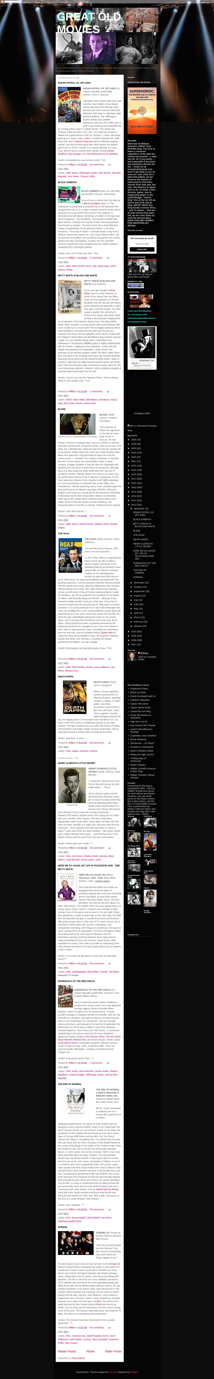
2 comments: (96, 391)
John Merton (104, 173)
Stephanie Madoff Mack (69, 1221)
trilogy (69, 269)
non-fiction (114, 971)
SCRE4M (62, 1227)
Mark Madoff (93, 1217)
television (62, 975)
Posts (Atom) (78, 1358)
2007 (134, 644)
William (144, 653)
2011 (68, 1217)
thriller (61, 1343)
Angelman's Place (139, 688)
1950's (69, 399)
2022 (134, 457)
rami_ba (112, 1372)
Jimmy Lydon (87, 859)
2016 (134, 483)
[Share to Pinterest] (67, 169)
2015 (134, 487)
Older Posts (113, 1351)
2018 (134, 474)
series (98, 859)
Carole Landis (101, 1071)
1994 (68, 971)
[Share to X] (63, 169)
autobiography (79, 971)
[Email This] (59, 169)
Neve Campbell (99, 1339)
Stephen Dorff (102, 524)
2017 (134, 478)
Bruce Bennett (86, 1071)
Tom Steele (73, 176)
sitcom (79, 403)
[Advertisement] (138, 381)
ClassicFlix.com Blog (140, 711)
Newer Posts (67, 1351)
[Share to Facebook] (65, 169)
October (138, 587)
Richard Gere (71, 670)
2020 (134, 465)
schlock (93, 751)
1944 (68, 856)
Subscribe (142, 249)
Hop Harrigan (74, 154)
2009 (134, 636)
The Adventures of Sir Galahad (102, 154)
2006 (68, 667)
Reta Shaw (69, 403)
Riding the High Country (142, 754)
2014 (134, 492)
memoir (103, 971)
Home (90, 1351)
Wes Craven (71, 1343)
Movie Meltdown (138, 739)
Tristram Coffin (87, 176)
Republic (62, 176)
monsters (84, 751)
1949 (68, 173)
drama (89, 667)
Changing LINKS (142, 413)
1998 (68, 524)
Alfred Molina (78, 667)
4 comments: (96, 258)
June (136, 604)
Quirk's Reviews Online (141, 751)
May (136, 608)
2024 (134, 448)
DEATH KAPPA (65, 676)
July (136, 600)
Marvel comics (86, 524)
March (137, 617)
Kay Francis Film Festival (142, 725)
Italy (95, 266)
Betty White (79, 399)
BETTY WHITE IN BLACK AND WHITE (77, 275)
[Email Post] (108, 164)
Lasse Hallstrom (102, 667)
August (137, 595)
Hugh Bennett (73, 859)
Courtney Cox (78, 1336)
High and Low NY (139, 721)
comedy (103, 856)
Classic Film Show (139, 704)
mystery (87, 1339)
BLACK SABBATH (67, 182)
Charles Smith (91, 856)
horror (88, 266)
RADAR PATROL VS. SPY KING (74, 83)
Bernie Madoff (79, 1217)
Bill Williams (92, 399)
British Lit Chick (138, 692)
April (136, 613)
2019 (134, 470)
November (139, 582)
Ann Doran (77, 856)
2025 (134, 444)
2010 (68, 751)
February (138, 621)
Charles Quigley (76, 1074)
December (139, 508)
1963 (68, 266)
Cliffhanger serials (88, 173)
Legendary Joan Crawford (143, 735)
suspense (113, 1339)
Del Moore (104, 399)
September (139, 591)
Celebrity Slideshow (140, 700)
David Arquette (94, 1336)
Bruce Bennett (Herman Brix (72, 1039)
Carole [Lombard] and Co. (143, 696)
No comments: (97, 164)
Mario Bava (103, 266)
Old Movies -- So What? (142, 743)
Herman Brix (111, 1074)
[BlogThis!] (61, 169)
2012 (134, 500)
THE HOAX (63, 533)
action (75, 173)
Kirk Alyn (116, 173)
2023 (134, 452)
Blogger (134, 1372)
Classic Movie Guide (140, 707)
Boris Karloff (78, 266)
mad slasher (76, 1339)
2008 (134, 640)
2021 (134, 461)
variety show (89, 403)
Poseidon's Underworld (141, 747)
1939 (68, 1071)
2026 (134, 439)
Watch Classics (137, 765)
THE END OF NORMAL (70, 1084)
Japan (75, 751)
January (138, 626)
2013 (134, 496)
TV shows (73, 975)
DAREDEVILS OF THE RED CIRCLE (76, 981)
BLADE (61, 409)
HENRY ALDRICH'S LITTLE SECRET (76, 763)
